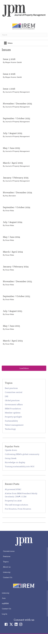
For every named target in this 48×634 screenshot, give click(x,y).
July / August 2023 (12, 311)
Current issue (8, 551)
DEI (6, 396)
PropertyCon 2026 (13, 500)
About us (7, 567)
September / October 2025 (16, 118)
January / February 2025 (15, 177)
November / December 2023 (17, 281)
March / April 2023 (13, 340)
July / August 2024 (12, 222)
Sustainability (11, 421)
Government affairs (14, 404)
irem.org (6, 572)
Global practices (12, 400)
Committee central (13, 392)
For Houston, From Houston (18, 509)
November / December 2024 (17, 192)
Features (6, 556)
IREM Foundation (13, 408)
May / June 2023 (11, 325)
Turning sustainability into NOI (19, 466)
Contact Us (7, 577)
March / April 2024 (13, 251)
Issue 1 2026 (9, 88)
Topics (6, 561)
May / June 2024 (11, 236)
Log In (4, 614)
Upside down (11, 450)
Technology (10, 429)
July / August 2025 (12, 133)
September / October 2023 (16, 296)
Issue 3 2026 (9, 59)
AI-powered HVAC (13, 489)
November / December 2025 (17, 103)
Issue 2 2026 (9, 73)
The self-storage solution (16, 504)
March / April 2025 (13, 162)
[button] (24, 368)
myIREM (5, 603)
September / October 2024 (16, 207)
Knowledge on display (15, 462)
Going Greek (11, 458)
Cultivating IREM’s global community (22, 454)
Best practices (11, 388)
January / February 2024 (16, 266)
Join (3, 598)
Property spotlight (13, 416)
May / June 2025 (11, 148)
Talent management (14, 425)
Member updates (12, 412)
